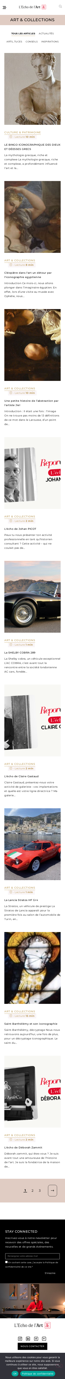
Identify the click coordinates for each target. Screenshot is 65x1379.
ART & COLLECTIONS (19, 260)
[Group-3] (28, 1339)
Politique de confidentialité (37, 1373)
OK (15, 1373)
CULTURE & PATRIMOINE (22, 132)
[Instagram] (20, 1339)
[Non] (59, 1365)
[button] (60, 6)
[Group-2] (44, 1339)
